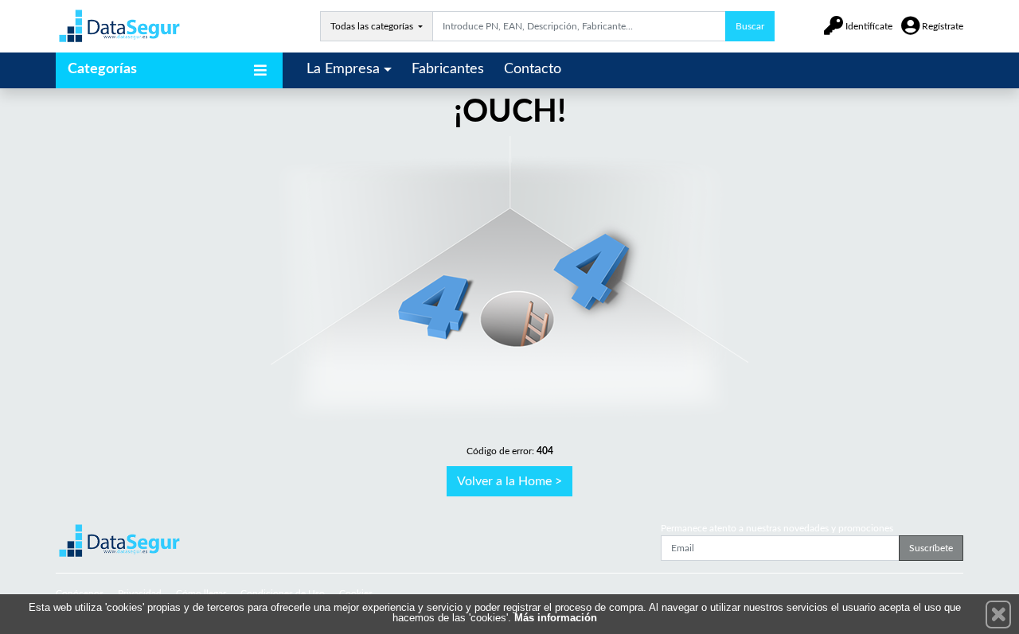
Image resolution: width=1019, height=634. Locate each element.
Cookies (356, 593)
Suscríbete (931, 548)
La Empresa (343, 69)
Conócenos (79, 593)
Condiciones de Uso (282, 593)
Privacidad (140, 593)
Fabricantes (448, 69)
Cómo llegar (201, 593)
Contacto (532, 69)
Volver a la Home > (509, 481)
